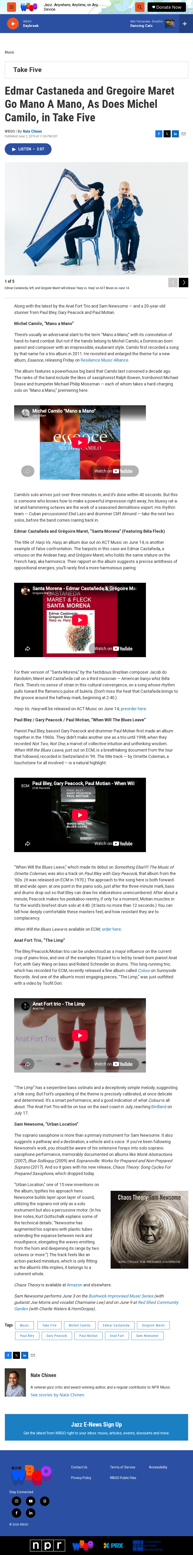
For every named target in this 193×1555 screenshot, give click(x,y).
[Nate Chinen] (15, 1382)
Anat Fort (117, 1336)
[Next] (183, 282)
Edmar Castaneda (116, 1325)
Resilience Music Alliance (104, 360)
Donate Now (168, 7)
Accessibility (158, 1467)
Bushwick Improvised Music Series (120, 1295)
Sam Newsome (147, 1336)
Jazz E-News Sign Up (96, 1424)
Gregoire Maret (153, 1325)
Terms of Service (122, 1467)
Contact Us (79, 1467)
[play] (13, 23)
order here (111, 929)
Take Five (27, 70)
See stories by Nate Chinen (57, 1395)
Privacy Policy (81, 1478)
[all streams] (186, 23)
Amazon (74, 1284)
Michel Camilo (80, 1325)
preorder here (133, 708)
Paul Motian (88, 1336)
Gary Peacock (57, 1336)
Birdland (158, 1106)
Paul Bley (27, 1336)
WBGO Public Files (123, 1478)
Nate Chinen (32, 131)
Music (9, 52)
